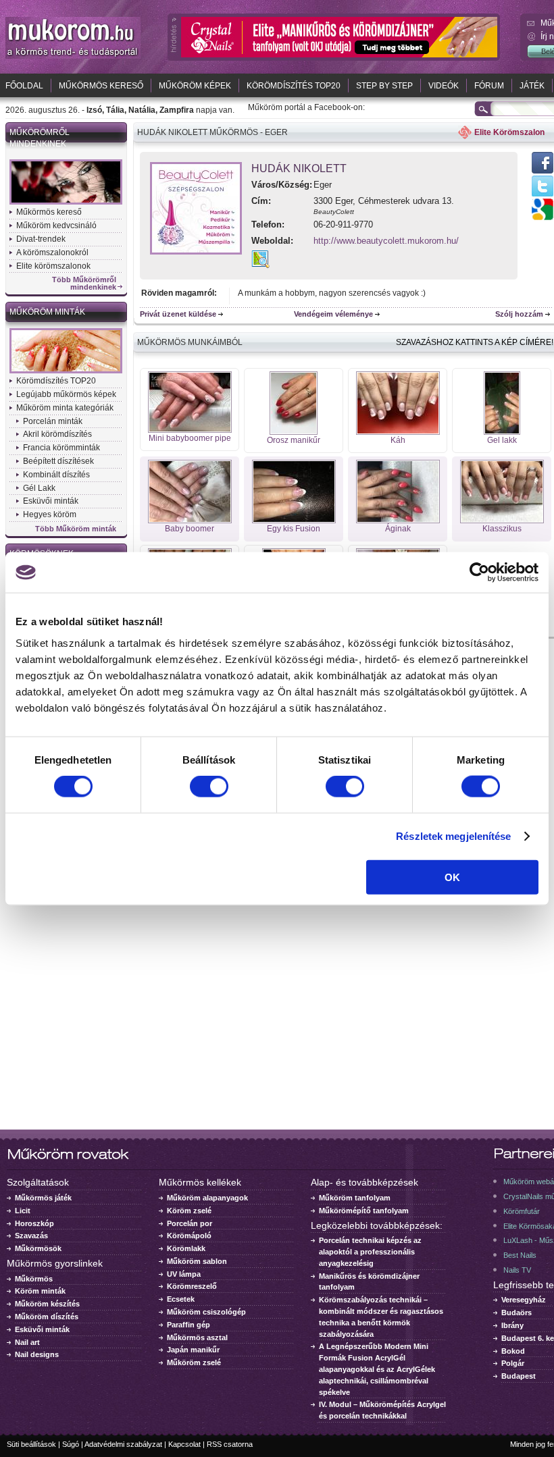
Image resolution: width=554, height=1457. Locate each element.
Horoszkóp (34, 1223)
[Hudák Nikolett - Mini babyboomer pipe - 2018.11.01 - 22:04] (190, 430)
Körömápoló (189, 1235)
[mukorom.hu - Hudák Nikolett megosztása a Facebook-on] (542, 173)
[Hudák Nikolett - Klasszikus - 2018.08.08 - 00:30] (502, 520)
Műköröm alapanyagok (207, 1198)
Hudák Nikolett (299, 168)
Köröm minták (40, 1291)
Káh (398, 440)
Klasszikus (502, 528)
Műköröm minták (47, 312)
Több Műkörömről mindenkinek (84, 283)
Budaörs (516, 1312)
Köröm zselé (189, 1211)
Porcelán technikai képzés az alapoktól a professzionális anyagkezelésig (370, 1251)
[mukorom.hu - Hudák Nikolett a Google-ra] (542, 217)
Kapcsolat (184, 1444)
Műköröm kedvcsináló (56, 225)
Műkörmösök (38, 1248)
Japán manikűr (193, 1350)
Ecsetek (181, 1299)
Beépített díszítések (58, 461)
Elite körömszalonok (53, 266)
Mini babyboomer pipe (190, 438)
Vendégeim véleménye (333, 314)
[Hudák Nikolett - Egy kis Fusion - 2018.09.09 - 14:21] (294, 520)
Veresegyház (523, 1300)
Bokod (513, 1351)
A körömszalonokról (52, 252)
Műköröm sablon (197, 1261)
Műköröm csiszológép (206, 1312)
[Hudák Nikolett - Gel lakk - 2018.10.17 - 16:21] (502, 432)
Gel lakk (502, 440)
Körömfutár (521, 1211)
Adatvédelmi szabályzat (123, 1444)
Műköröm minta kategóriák (65, 408)
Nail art (27, 1342)
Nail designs (37, 1354)
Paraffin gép (188, 1325)
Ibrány (512, 1325)
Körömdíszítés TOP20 (294, 85)
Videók (443, 85)
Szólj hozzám (519, 314)
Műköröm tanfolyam (355, 1198)
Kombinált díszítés (56, 474)
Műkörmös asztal (197, 1337)
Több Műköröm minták (75, 529)
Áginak (398, 528)
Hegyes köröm (49, 514)
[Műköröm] (73, 56)
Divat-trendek (41, 239)
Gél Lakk (39, 488)
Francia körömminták (61, 447)
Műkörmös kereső (101, 85)
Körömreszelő (192, 1286)
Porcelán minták (52, 421)
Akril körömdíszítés (57, 434)
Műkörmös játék (43, 1198)
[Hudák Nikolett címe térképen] (260, 265)
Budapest (518, 1376)
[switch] (209, 786)
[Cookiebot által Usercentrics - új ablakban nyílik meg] (479, 572)
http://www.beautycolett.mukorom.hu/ (386, 241)
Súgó (70, 1444)
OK (452, 876)
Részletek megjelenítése (453, 836)
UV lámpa (184, 1274)
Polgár (512, 1363)
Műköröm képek (195, 85)
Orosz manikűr (293, 440)
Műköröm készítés (47, 1304)
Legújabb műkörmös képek (66, 394)
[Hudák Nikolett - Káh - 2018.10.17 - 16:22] (398, 432)
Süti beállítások (31, 1444)
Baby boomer (189, 528)
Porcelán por (189, 1223)
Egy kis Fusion (293, 528)
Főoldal (24, 85)
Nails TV (517, 1270)
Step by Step (384, 85)
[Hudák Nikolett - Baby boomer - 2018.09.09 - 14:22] (190, 520)
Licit (22, 1211)
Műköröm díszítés (46, 1317)
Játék (532, 85)
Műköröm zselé (194, 1362)
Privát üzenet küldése (178, 314)
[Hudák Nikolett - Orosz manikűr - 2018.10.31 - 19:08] (294, 432)
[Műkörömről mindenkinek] (65, 203)
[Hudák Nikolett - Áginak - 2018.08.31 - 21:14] (398, 520)
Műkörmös (34, 1279)
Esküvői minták (50, 501)
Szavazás (31, 1235)
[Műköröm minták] (65, 372)
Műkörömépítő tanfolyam (364, 1211)
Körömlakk (186, 1248)
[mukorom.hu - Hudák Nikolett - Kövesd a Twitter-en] (542, 196)
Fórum (489, 85)
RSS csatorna (230, 1444)
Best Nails (519, 1255)
